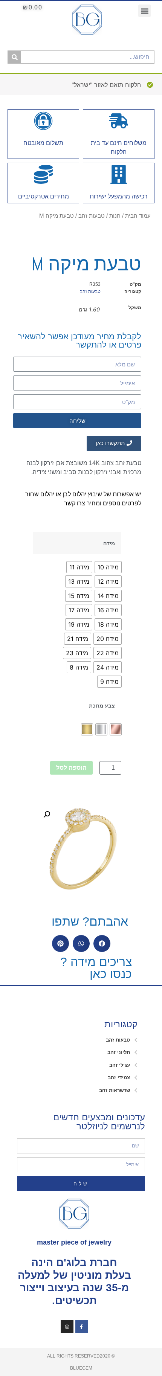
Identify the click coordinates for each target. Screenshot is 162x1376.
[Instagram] (67, 1326)
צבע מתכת (102, 705)
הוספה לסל (71, 767)
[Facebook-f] (81, 1326)
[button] (144, 11)
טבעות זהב (91, 215)
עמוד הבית (138, 215)
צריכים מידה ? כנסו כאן (96, 968)
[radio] (108, 567)
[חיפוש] (14, 57)
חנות (115, 215)
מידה (109, 543)
